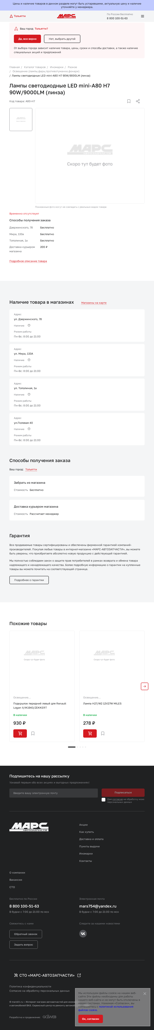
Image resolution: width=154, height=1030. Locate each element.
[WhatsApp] (136, 105)
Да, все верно (27, 38)
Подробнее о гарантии (29, 580)
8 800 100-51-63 (117, 18)
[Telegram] (118, 105)
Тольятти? (41, 28)
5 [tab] (85, 747)
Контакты (85, 860)
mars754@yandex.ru (97, 906)
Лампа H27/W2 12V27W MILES (102, 703)
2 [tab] (77, 747)
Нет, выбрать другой (62, 38)
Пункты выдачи (89, 846)
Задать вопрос (23, 944)
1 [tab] (71, 747)
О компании (17, 872)
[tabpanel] (42, 686)
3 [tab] (80, 747)
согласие (117, 799)
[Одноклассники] (130, 105)
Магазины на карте (93, 302)
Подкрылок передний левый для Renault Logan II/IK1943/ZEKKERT (39, 705)
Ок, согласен (90, 1018)
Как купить (86, 831)
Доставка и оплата (91, 839)
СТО (12, 887)
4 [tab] (82, 747)
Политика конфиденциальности (30, 986)
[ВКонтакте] (124, 105)
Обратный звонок (25, 934)
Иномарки (86, 853)
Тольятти (31, 469)
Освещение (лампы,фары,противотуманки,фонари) (38, 698)
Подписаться (123, 792)
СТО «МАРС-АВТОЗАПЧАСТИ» (47, 975)
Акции (83, 824)
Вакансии (15, 879)
